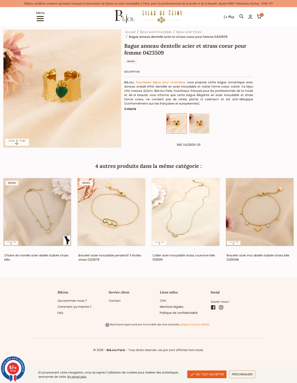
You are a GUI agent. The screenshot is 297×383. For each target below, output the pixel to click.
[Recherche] (241, 16)
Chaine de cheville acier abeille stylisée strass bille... (36, 257)
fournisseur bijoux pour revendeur (160, 82)
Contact (115, 301)
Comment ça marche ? (75, 307)
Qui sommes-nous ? (72, 301)
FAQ (60, 313)
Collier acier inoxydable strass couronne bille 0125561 (184, 257)
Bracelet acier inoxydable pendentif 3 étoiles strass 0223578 (109, 257)
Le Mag (228, 17)
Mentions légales (171, 307)
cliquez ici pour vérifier (195, 324)
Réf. (180, 144)
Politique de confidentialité (179, 313)
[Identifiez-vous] (250, 16)
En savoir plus (76, 377)
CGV (163, 301)
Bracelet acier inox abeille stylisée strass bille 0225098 (258, 257)
